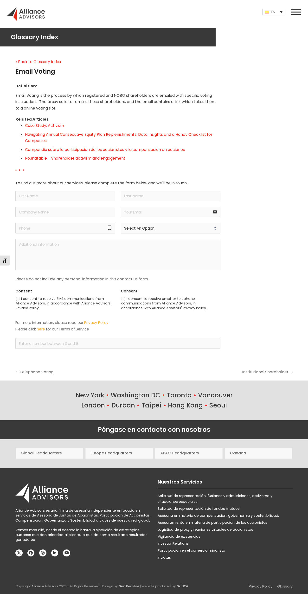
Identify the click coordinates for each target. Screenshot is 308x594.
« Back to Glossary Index (38, 62)
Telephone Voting (34, 372)
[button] (296, 12)
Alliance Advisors (45, 586)
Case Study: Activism (44, 125)
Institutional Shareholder (265, 372)
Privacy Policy (96, 322)
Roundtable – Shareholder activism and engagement (75, 158)
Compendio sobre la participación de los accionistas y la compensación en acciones (105, 149)
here (41, 329)
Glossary (285, 586)
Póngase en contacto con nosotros (154, 429)
